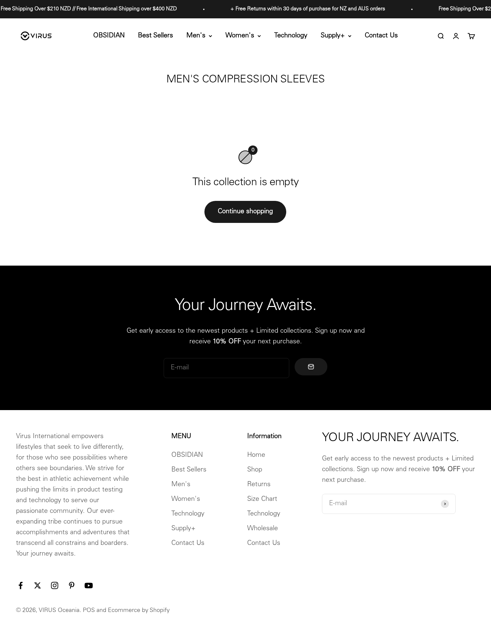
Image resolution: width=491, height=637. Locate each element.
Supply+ (333, 36)
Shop (254, 470)
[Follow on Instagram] (54, 585)
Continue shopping (245, 212)
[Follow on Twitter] (37, 585)
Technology (290, 36)
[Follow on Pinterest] (71, 585)
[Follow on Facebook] (20, 585)
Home (256, 455)
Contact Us (381, 36)
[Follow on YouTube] (88, 585)
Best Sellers (155, 36)
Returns (259, 485)
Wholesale (262, 529)
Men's (195, 36)
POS (89, 611)
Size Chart (262, 499)
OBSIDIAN (109, 36)
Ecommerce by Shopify (139, 611)
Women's (239, 36)
